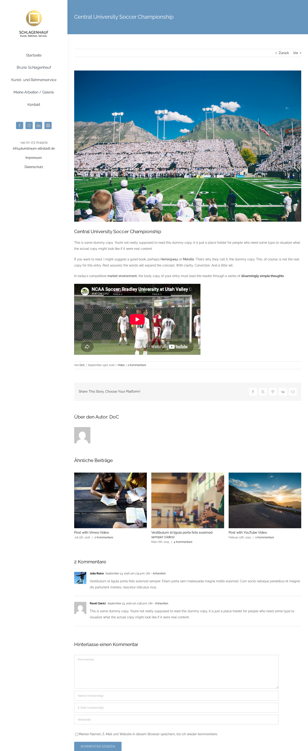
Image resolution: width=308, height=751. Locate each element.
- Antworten (158, 573)
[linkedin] (38, 125)
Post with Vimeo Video (91, 532)
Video (121, 365)
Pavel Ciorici (98, 603)
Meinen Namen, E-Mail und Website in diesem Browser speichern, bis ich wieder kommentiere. (148, 734)
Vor (295, 53)
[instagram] (29, 125)
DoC (82, 365)
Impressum (33, 157)
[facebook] (19, 125)
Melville (188, 259)
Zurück (284, 53)
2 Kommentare (137, 365)
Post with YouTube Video (248, 532)
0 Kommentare (103, 537)
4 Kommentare (183, 542)
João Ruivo (97, 573)
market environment (122, 276)
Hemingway (169, 259)
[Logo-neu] (33, 9)
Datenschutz (34, 167)
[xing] (48, 125)
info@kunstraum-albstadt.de (34, 148)
